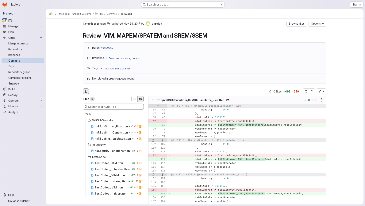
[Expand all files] (306, 91)
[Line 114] (152, 167)
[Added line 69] (162, 125)
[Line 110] (152, 148)
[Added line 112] (162, 159)
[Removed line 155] (152, 190)
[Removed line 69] (152, 121)
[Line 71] (152, 133)
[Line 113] (152, 163)
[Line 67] (152, 114)
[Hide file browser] (86, 91)
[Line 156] (152, 198)
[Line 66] (152, 110)
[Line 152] (152, 178)
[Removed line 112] (152, 156)
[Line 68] (152, 117)
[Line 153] (152, 182)
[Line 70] (152, 129)
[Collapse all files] (312, 91)
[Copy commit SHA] (108, 24)
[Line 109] (152, 144)
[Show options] (321, 100)
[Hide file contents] (153, 100)
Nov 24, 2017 (132, 23)
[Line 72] (152, 136)
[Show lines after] (162, 140)
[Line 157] (152, 201)
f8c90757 (107, 47)
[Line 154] (152, 186)
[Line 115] (152, 171)
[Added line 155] (162, 194)
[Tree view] (141, 99)
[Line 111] (152, 152)
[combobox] (321, 91)
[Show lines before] (157, 106)
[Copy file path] (227, 100)
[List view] (134, 99)
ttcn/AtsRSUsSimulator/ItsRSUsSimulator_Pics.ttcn (191, 100)
